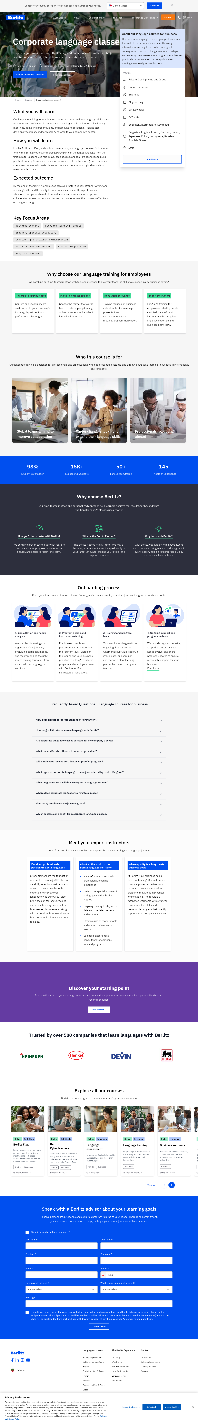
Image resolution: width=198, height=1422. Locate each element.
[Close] (193, 1407)
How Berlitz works (120, 1371)
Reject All (151, 1407)
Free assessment (62, 74)
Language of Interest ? (37, 1283)
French (86, 1376)
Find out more (99, 1326)
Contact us (146, 1357)
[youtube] (28, 1360)
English (86, 1366)
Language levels (119, 1376)
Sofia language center (150, 1362)
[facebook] (12, 1360)
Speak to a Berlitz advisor (30, 74)
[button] (103, 1275)
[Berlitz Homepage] (18, 1353)
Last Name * (106, 1239)
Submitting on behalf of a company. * (50, 1232)
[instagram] (22, 1360)
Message (30, 1297)
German (86, 1380)
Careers (144, 1371)
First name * (32, 1239)
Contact (168, 17)
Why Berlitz (117, 1362)
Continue (154, 5)
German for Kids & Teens (94, 1385)
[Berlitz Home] (16, 17)
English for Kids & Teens (93, 1371)
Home (18, 100)
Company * (106, 1254)
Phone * (104, 1268)
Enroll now (152, 159)
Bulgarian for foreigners (93, 1362)
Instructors (117, 1380)
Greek (85, 1389)
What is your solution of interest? (117, 1283)
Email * (29, 1268)
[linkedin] (17, 1360)
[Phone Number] (179, 17)
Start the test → (99, 1009)
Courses (29, 100)
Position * (31, 1254)
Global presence (148, 1366)
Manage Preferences (131, 1407)
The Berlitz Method (120, 1366)
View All (151, 1185)
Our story (116, 1357)
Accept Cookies (172, 1407)
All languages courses (92, 1357)
